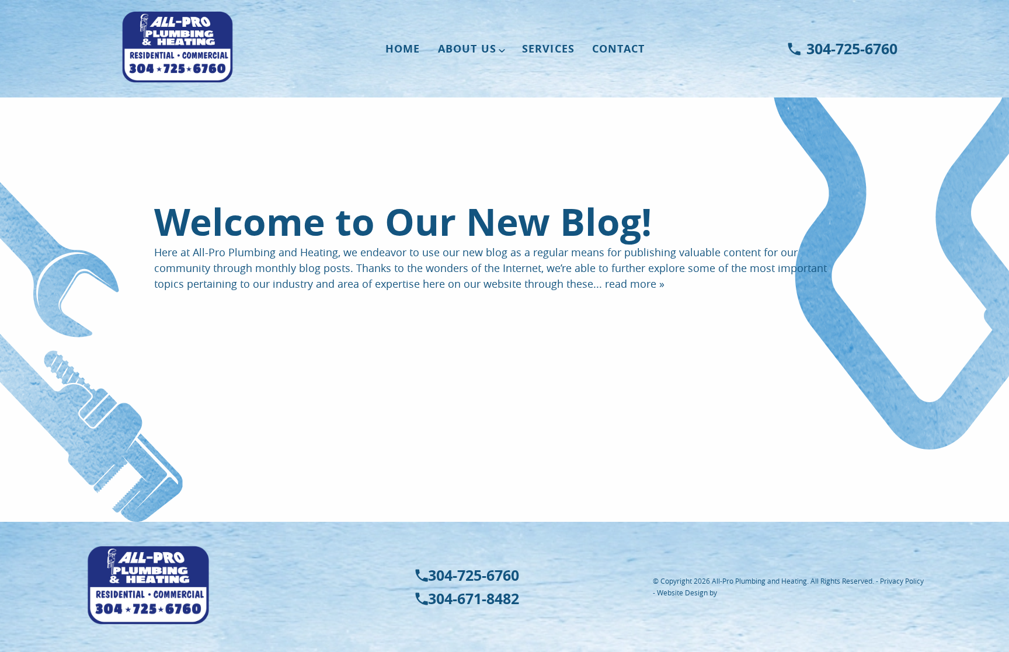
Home (402, 48)
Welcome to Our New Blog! (403, 221)
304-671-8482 (473, 599)
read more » (634, 284)
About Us (467, 48)
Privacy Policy (902, 580)
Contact (618, 48)
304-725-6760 (851, 49)
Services (548, 48)
